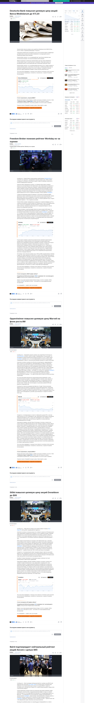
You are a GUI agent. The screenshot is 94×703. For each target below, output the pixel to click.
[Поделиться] (53, 16)
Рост (72, 99)
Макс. (29, 227)
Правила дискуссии (13, 128)
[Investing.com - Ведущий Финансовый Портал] (13, 1)
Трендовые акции (68, 118)
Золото (66, 24)
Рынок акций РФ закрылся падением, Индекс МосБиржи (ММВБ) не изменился (73, 75)
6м (23, 227)
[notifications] (82, 0)
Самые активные (67, 99)
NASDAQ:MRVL (20, 356)
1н (20, 227)
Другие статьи (72, 92)
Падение (75, 99)
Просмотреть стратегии (34, 79)
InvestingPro (49, 192)
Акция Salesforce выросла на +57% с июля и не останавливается (73, 80)
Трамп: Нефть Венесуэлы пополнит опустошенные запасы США (73, 89)
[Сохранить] (55, 16)
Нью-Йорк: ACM (32, 684)
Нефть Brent (67, 21)
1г (25, 227)
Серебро (66, 26)
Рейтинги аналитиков (18, 497)
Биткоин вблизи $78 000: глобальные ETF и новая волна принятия (74, 84)
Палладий (66, 29)
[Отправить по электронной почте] (28, 113)
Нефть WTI (66, 23)
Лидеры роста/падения (70, 97)
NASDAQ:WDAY (48, 178)
